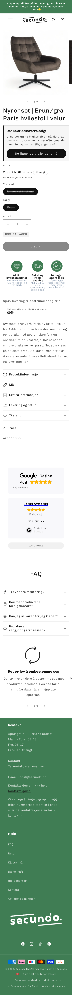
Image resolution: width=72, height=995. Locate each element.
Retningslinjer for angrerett (39, 974)
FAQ (11, 844)
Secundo (21, 969)
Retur (12, 853)
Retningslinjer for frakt (24, 986)
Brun (13, 208)
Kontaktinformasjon (53, 986)
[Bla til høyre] (44, 102)
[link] (32, 673)
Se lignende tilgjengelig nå (36, 153)
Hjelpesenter (17, 880)
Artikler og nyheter (21, 898)
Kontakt (13, 889)
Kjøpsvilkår (16, 862)
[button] (53, 20)
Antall (7, 216)
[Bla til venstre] (27, 102)
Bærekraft (15, 871)
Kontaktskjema (19, 791)
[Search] (64, 311)
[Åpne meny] (10, 20)
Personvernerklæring (27, 980)
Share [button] (12, 428)
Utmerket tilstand (22, 192)
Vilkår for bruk (52, 980)
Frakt (6, 177)
